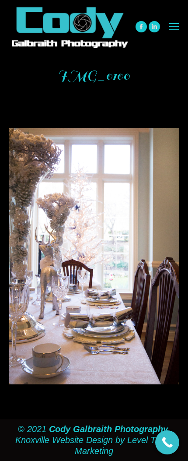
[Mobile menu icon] (174, 26)
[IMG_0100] (94, 256)
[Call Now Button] (167, 442)
